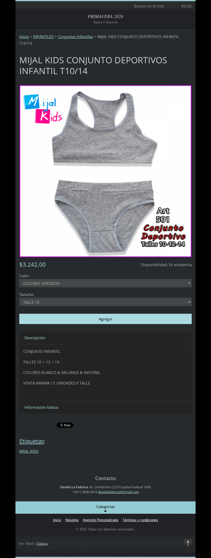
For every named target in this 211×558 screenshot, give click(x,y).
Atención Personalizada (100, 520)
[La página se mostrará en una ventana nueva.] (105, 170)
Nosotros (72, 520)
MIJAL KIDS (28, 451)
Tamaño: (26, 294)
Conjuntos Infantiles (75, 36)
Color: (24, 275)
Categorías (105, 506)
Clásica (42, 544)
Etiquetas (31, 441)
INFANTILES (43, 36)
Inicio (24, 36)
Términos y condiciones (140, 520)
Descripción (34, 337)
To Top (188, 543)
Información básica (41, 407)
